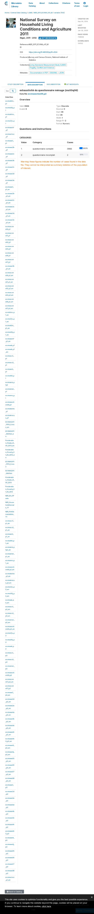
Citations (66, 3)
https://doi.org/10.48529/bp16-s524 (43, 52)
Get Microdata (48, 38)
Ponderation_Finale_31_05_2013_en (10, 443)
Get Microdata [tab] (72, 84)
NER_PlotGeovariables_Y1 (9, 514)
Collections (53, 3)
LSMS (30, 13)
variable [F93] (59, 13)
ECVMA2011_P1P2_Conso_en (9, 424)
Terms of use (77, 4)
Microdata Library (16, 5)
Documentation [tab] (53, 84)
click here (46, 906)
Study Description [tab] (15, 84)
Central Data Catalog (19, 13)
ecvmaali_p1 (10, 345)
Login (85, 6)
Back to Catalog (15, 892)
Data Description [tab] (35, 85)
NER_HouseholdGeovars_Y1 (9, 505)
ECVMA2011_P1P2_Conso (9, 464)
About (42, 3)
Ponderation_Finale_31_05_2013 (10, 480)
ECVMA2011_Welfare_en (9, 433)
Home (7, 13)
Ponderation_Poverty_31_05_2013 (9, 489)
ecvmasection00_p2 (37, 94)
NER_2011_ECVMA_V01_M (43, 13)
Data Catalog (32, 4)
